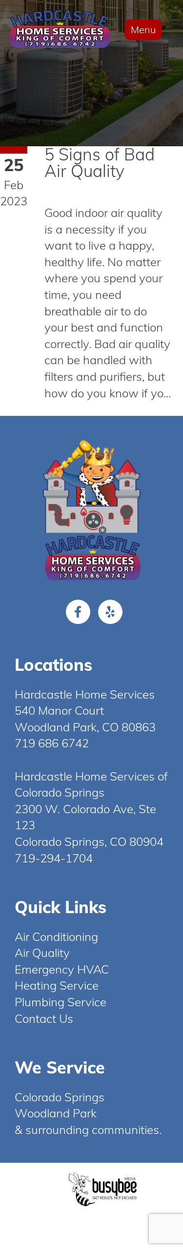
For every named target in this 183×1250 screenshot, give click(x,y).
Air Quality (42, 952)
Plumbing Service (60, 1002)
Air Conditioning (56, 936)
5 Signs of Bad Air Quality (99, 162)
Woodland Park (56, 1113)
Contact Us (44, 1018)
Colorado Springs (59, 1097)
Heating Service (57, 985)
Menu (143, 29)
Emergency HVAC (62, 969)
